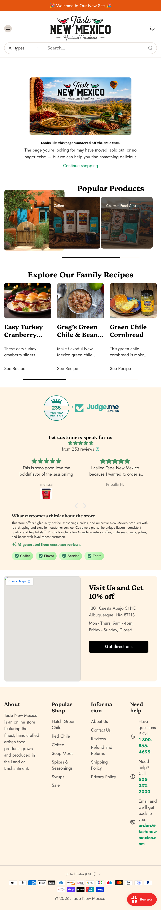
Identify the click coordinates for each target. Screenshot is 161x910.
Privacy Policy (103, 777)
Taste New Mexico (88, 898)
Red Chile (61, 736)
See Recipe (14, 368)
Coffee (58, 745)
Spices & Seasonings (62, 765)
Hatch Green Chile (63, 724)
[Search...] (150, 48)
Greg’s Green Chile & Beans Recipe (79, 330)
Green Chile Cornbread (128, 330)
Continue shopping (80, 165)
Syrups (58, 777)
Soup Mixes (62, 753)
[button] (77, 506)
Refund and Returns (101, 750)
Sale (56, 785)
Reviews (98, 739)
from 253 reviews (78, 449)
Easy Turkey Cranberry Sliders (23, 330)
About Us (99, 721)
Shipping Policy (99, 765)
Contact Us (100, 730)
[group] (74, 223)
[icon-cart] (152, 28)
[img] (80, 443)
